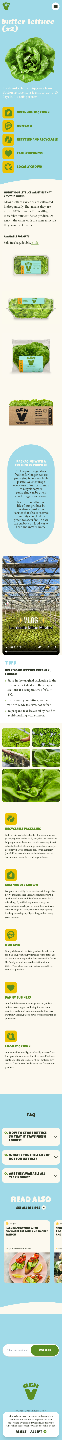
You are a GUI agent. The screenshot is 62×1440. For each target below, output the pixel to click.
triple (35, 243)
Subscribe (45, 1350)
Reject (21, 1432)
